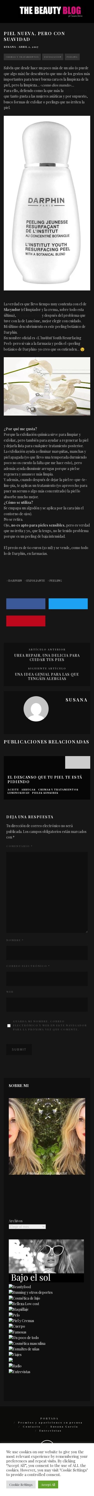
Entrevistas (50, 1430)
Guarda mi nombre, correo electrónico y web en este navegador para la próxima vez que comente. (50, 1025)
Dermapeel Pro (29, 315)
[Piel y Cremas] (21, 1320)
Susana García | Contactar (47, 1173)
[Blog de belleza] (24, 1337)
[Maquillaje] (19, 1309)
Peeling (72, 56)
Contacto (32, 1426)
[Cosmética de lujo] (24, 1298)
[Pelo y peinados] (14, 1315)
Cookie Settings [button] (21, 1484)
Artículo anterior (47, 649)
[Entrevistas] (19, 1371)
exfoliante (35, 580)
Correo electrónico (28, 966)
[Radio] (15, 1366)
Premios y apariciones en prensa (50, 1422)
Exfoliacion (52, 56)
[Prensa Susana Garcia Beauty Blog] (11, 1360)
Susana (10, 47)
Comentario (19, 846)
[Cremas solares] (46, 1281)
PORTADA (49, 1418)
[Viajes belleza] (15, 1354)
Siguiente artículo (47, 668)
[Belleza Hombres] (27, 1343)
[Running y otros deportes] (31, 1292)
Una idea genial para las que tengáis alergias (47, 676)
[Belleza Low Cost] (24, 1303)
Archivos (16, 1220)
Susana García (64, 1426)
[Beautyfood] (20, 1286)
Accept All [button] (48, 1484)
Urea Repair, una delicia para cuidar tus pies (47, 657)
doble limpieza (75, 90)
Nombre (15, 940)
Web (10, 991)
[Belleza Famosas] (17, 1332)
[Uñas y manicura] (24, 1349)
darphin (15, 580)
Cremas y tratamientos (22, 56)
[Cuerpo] (17, 1326)
